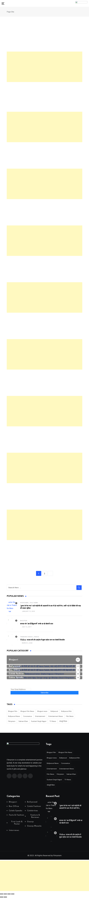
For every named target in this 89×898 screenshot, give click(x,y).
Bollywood (54, 711)
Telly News (34, 602)
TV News (52, 721)
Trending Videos (26, 637)
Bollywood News (14, 716)
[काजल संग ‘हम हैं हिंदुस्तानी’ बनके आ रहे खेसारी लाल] (12, 623)
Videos (36, 637)
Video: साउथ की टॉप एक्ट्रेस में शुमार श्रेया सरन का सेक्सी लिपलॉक (42, 640)
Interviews (24, 602)
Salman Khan (23, 721)
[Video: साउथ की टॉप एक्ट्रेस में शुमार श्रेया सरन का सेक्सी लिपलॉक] (12, 639)
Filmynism (11, 721)
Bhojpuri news (42, 711)
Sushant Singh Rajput (38, 721)
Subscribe (44, 693)
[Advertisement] (44, 67)
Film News (69, 716)
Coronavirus (27, 716)
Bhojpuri (23, 620)
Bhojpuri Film (12, 711)
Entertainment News (55, 716)
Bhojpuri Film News (27, 711)
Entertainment (40, 716)
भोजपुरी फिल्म (63, 721)
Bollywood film (66, 711)
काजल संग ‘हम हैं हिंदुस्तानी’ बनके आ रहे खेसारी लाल (36, 624)
